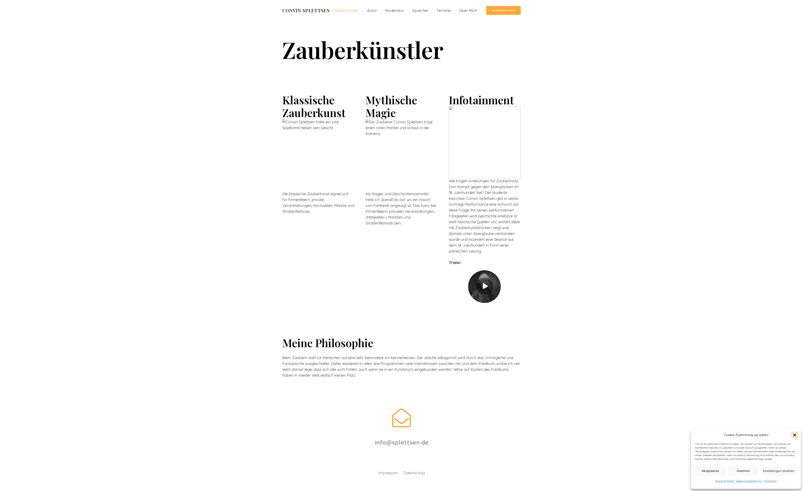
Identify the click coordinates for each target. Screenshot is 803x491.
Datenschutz (414, 473)
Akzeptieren (710, 471)
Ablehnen (743, 471)
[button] (795, 435)
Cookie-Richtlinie (724, 480)
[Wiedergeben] (485, 286)
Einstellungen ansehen (778, 471)
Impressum (770, 480)
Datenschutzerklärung (749, 480)
